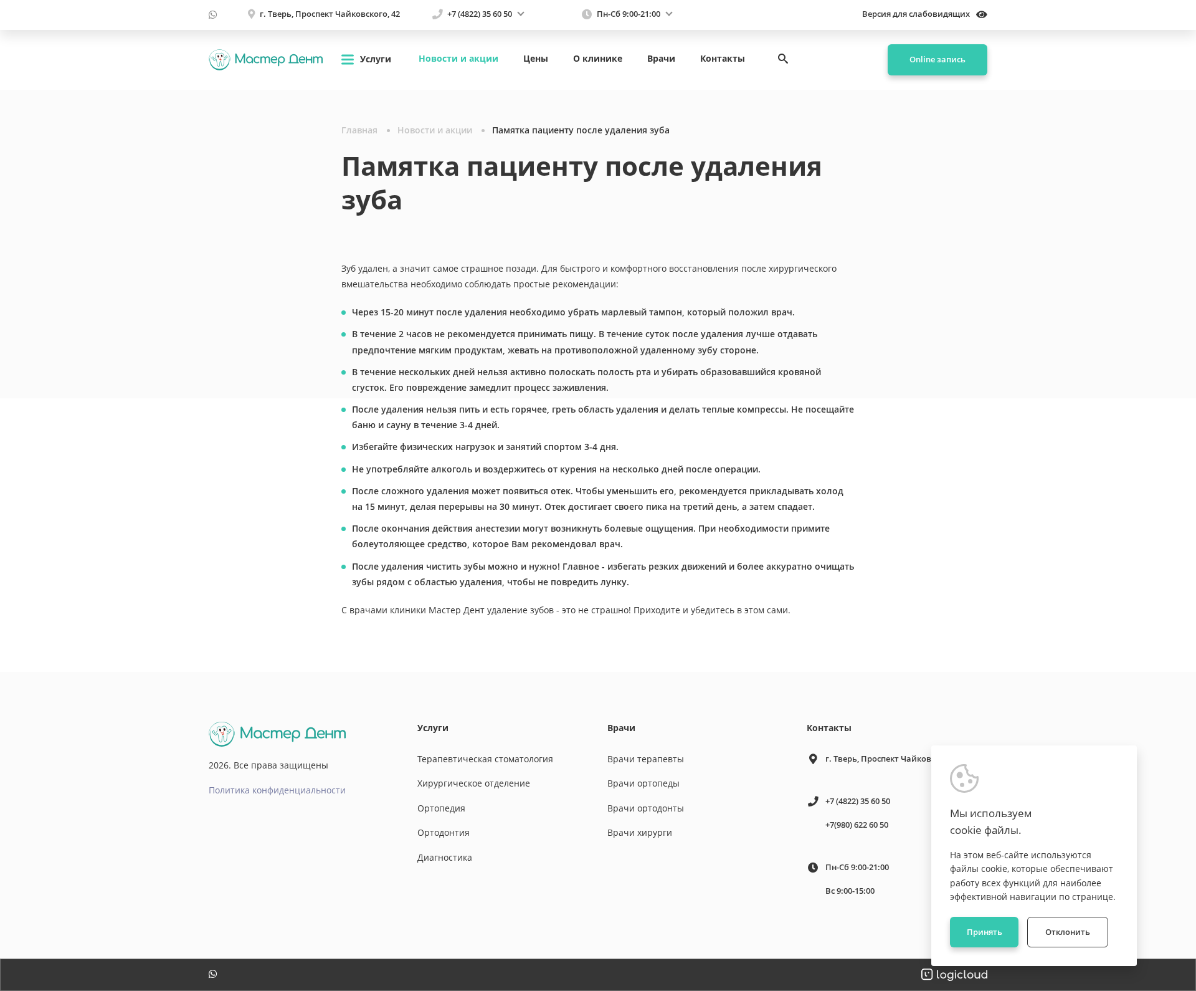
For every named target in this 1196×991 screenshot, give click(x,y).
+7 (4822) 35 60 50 (479, 14)
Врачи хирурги (639, 832)
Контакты (722, 58)
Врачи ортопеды (643, 783)
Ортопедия (441, 808)
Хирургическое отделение (473, 783)
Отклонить (1067, 931)
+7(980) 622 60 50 (856, 824)
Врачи (661, 58)
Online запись (937, 59)
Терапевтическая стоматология (485, 759)
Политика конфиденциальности (277, 790)
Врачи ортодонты (645, 808)
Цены (535, 58)
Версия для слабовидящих (917, 14)
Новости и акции (458, 58)
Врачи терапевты (645, 759)
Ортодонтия (443, 832)
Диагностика (444, 857)
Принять (984, 931)
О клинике (597, 58)
